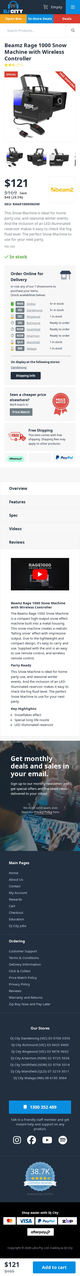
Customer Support (23, 951)
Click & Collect (19, 971)
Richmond (33, 323)
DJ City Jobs (17, 925)
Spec (13, 515)
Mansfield (33, 342)
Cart (12, 906)
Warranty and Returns (25, 997)
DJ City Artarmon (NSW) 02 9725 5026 (40, 1058)
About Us (16, 879)
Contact (14, 886)
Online (31, 304)
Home (13, 873)
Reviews (16, 542)
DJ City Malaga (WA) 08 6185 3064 (40, 1078)
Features (17, 501)
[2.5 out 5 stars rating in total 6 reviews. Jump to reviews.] (40, 65)
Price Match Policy (23, 977)
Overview (18, 488)
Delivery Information (25, 964)
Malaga (31, 349)
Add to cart (54, 1267)
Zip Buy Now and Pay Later (29, 1004)
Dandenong (34, 310)
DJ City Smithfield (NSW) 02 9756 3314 (40, 1064)
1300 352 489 (42, 1107)
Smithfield (33, 329)
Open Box (13, 18)
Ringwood (33, 317)
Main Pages (19, 862)
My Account (18, 892)
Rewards (15, 899)
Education (16, 919)
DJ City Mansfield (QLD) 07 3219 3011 (40, 1071)
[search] (33, 30)
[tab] (40, 488)
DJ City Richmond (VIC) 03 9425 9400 (40, 1045)
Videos (15, 528)
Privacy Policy (43, 812)
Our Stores (40, 1028)
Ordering (17, 941)
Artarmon (33, 336)
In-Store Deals (40, 18)
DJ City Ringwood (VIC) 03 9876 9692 (40, 1051)
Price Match (21, 412)
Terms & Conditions (24, 957)
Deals (66, 18)
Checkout (16, 912)
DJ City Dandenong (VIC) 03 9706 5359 (40, 1038)
